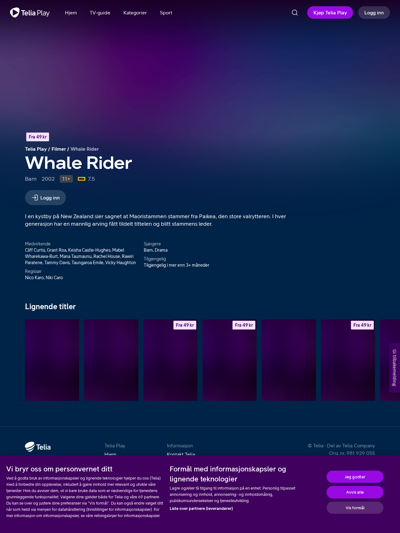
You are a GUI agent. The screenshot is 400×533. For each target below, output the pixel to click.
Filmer (59, 149)
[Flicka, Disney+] (289, 360)
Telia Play (36, 149)
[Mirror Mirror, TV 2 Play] (111, 360)
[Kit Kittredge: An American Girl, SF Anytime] (229, 360)
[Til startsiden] (30, 13)
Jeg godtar (355, 476)
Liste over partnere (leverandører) (201, 508)
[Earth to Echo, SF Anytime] (170, 360)
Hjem (110, 454)
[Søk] (294, 12)
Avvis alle (354, 492)
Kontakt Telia (181, 454)
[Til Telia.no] (38, 447)
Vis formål (355, 507)
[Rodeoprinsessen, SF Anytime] (348, 360)
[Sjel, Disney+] (52, 360)
